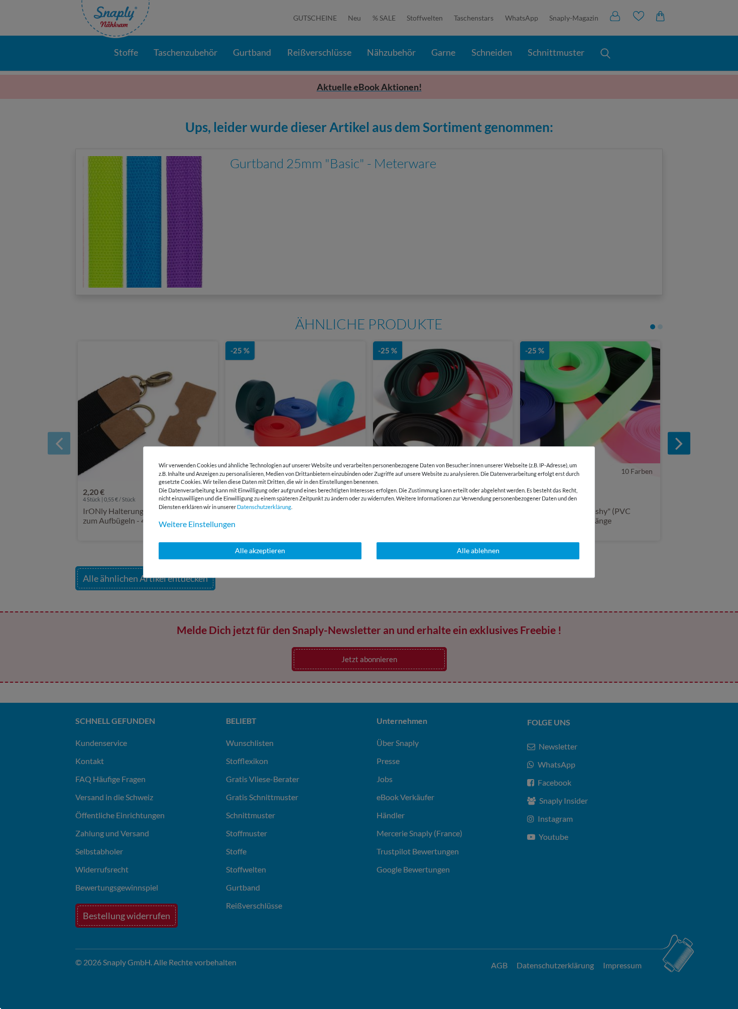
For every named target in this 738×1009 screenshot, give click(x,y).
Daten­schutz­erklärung (264, 506)
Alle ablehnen (478, 550)
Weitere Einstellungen (197, 524)
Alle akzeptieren (260, 550)
